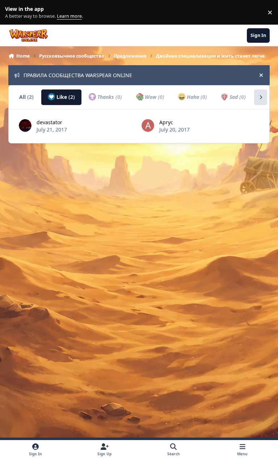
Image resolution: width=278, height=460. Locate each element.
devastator (49, 122)
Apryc (166, 122)
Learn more (14, 12)
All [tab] (26, 96)
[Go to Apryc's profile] (148, 125)
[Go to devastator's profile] (25, 125)
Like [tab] (65, 96)
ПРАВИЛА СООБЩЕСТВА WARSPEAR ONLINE (78, 75)
